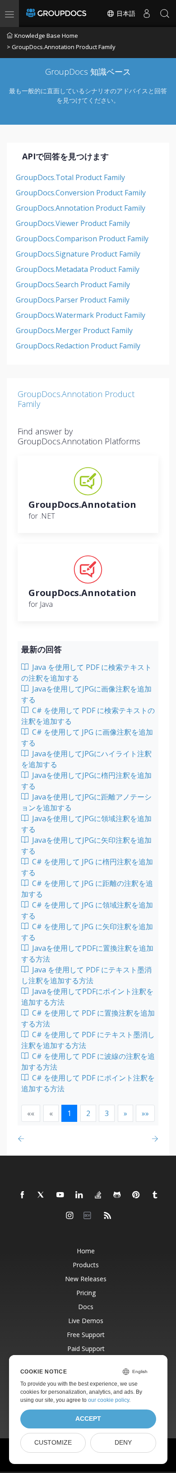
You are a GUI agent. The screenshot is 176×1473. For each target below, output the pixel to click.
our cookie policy (108, 1400)
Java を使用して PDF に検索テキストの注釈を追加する (86, 672)
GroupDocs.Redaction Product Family (78, 346)
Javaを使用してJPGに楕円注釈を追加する (86, 780)
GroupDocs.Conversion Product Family (81, 193)
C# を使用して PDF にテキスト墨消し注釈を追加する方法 (88, 1040)
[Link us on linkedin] (79, 1195)
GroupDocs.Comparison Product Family (82, 239)
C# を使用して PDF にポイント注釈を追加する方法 (88, 1083)
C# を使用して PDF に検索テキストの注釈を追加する (88, 715)
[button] (125, 1113)
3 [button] (107, 1113)
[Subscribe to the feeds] (108, 1216)
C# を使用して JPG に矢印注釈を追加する (87, 932)
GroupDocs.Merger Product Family (74, 330)
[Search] (164, 13)
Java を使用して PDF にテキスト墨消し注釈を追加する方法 (86, 975)
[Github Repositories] (117, 1195)
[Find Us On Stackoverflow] (98, 1195)
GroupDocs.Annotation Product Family (80, 208)
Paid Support (86, 1348)
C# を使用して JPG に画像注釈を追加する (87, 737)
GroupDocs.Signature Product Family (78, 254)
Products (86, 1265)
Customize (53, 1442)
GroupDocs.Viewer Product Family (73, 223)
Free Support (86, 1334)
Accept (88, 1418)
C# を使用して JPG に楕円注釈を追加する (87, 867)
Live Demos (85, 1320)
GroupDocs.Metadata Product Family (77, 269)
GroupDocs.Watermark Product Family (80, 315)
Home (86, 1251)
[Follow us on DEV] (89, 1216)
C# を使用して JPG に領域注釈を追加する (87, 910)
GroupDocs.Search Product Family (73, 284)
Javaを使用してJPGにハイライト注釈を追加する (86, 759)
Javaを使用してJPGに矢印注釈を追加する (86, 845)
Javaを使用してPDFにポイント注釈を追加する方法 (87, 996)
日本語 (125, 13)
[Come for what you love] (155, 1195)
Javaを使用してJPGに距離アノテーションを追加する (86, 802)
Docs (85, 1306)
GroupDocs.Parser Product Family (73, 300)
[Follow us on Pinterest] (136, 1195)
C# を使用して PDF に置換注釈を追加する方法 (88, 1018)
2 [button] (88, 1113)
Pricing (86, 1292)
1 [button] (69, 1113)
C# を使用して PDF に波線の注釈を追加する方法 (88, 1061)
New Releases (86, 1278)
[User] (147, 13)
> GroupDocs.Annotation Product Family (61, 47)
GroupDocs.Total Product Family (70, 177)
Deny (123, 1442)
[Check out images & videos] (70, 1216)
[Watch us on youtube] (60, 1195)
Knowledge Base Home (46, 36)
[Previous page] (23, 1139)
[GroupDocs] (56, 13)
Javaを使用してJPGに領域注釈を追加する (86, 823)
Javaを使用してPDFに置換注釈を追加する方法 (87, 953)
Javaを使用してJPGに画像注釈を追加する (86, 694)
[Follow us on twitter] (41, 1195)
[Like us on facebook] (22, 1195)
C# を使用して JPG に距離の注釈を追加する (87, 888)
